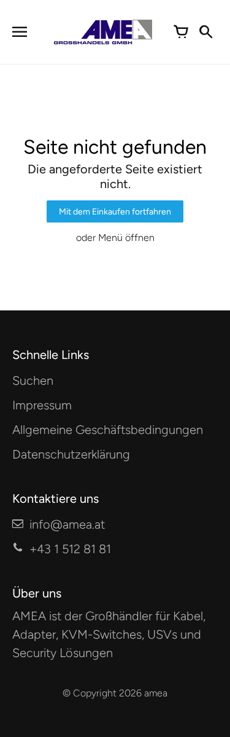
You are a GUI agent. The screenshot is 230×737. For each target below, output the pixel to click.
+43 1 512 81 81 (70, 549)
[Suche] (205, 31)
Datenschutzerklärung (71, 454)
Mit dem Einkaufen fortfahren (115, 212)
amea (155, 693)
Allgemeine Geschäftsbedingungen (107, 429)
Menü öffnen (126, 237)
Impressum (42, 405)
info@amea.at (67, 524)
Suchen (32, 380)
